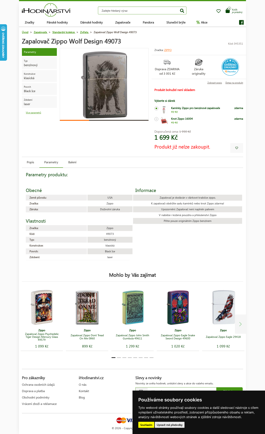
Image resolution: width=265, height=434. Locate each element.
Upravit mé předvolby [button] (170, 425)
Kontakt (84, 391)
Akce (201, 22)
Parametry (51, 162)
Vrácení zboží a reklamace (39, 404)
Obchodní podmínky (35, 397)
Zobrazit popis (214, 82)
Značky (29, 22)
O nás (83, 384)
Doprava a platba (33, 391)
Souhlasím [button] (146, 425)
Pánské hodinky (57, 22)
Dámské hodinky (91, 22)
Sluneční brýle (175, 22)
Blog (82, 397)
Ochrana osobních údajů (38, 384)
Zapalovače (122, 22)
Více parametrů (33, 112)
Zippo (168, 50)
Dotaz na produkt (234, 82)
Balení (72, 162)
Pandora (148, 22)
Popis (30, 162)
